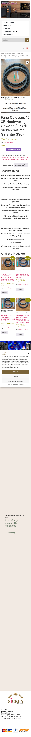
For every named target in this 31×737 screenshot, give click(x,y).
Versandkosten (8, 142)
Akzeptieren (15, 372)
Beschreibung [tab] (8, 165)
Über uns (7, 25)
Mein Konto (8, 35)
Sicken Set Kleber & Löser (12, 53)
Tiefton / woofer (21, 159)
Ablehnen (16, 376)
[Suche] (27, 40)
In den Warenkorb (14, 149)
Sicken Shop (8, 22)
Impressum (21, 384)
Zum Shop (11, 532)
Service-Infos (9, 31)
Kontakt (6, 28)
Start (2, 53)
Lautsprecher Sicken (7, 157)
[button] (28, 353)
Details (4, 292)
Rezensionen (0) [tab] (20, 165)
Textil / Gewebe (10, 159)
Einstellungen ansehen (15, 381)
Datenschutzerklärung (13, 384)
